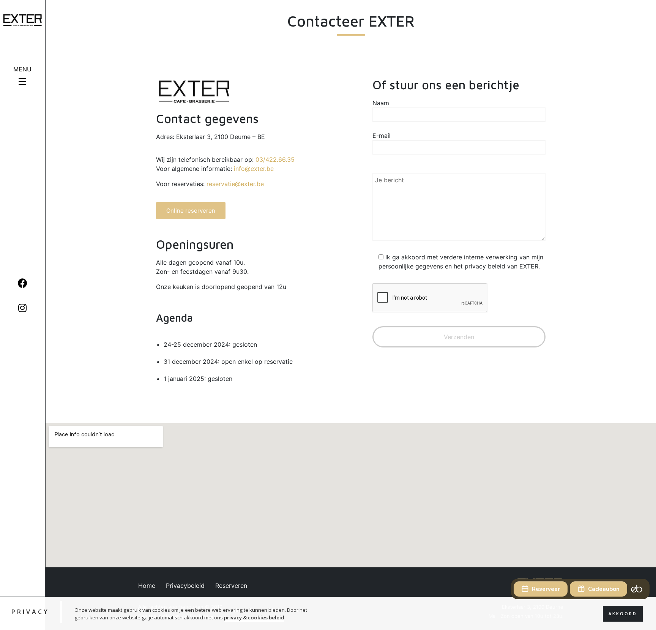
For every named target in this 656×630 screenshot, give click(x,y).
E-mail (381, 135)
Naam (380, 103)
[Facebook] (22, 283)
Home (146, 585)
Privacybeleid (185, 585)
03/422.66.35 (275, 159)
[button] (191, 210)
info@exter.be (254, 168)
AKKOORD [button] (623, 613)
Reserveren (231, 585)
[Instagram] (22, 307)
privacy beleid (485, 266)
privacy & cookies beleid (254, 617)
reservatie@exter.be (235, 184)
